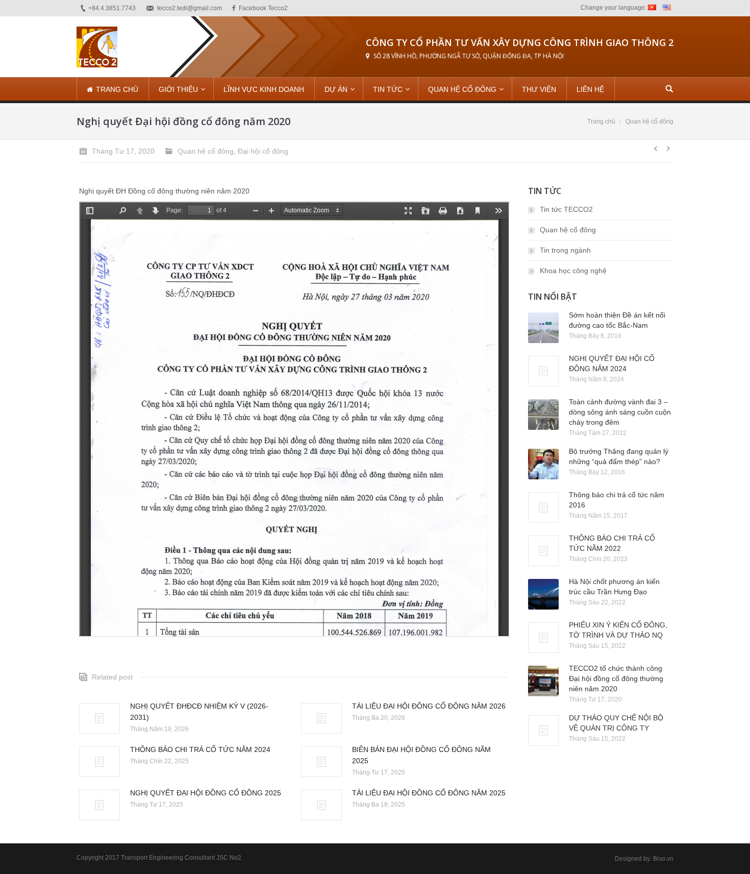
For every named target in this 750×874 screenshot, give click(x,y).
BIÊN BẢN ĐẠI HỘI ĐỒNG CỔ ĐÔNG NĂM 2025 (421, 755)
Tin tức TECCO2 (566, 209)
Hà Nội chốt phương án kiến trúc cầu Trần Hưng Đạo (614, 586)
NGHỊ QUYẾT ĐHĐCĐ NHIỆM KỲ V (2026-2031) (199, 711)
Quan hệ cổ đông (649, 121)
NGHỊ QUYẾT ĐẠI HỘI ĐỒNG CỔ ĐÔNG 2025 (205, 793)
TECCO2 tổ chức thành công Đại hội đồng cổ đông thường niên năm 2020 (616, 678)
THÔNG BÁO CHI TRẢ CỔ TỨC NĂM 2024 (200, 749)
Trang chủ (601, 121)
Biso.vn (663, 858)
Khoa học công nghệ (573, 270)
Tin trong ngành (565, 250)
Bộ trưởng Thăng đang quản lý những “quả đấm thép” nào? (618, 456)
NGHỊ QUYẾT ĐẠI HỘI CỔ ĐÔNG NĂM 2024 (612, 363)
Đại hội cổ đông (263, 151)
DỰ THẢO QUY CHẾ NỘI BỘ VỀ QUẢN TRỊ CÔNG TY (616, 723)
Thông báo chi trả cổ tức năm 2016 (616, 500)
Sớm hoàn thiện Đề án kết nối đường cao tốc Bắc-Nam (617, 320)
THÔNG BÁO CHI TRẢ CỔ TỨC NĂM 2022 (612, 543)
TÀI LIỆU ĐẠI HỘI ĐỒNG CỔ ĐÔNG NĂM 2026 (429, 706)
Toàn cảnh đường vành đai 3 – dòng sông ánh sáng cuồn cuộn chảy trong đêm (620, 412)
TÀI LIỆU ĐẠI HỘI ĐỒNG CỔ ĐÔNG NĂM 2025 (429, 793)
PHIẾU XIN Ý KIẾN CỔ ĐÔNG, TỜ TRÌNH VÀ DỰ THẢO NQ (618, 630)
